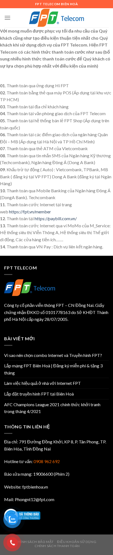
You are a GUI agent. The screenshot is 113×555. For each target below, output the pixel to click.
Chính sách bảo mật (34, 542)
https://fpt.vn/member (30, 211)
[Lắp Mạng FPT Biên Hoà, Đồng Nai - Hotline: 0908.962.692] (56, 18)
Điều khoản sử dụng (76, 542)
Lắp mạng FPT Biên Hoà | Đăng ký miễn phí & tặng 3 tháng (53, 369)
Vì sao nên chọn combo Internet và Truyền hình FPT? (53, 355)
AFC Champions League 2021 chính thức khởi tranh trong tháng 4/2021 (52, 408)
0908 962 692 (46, 461)
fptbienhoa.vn (35, 486)
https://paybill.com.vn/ (56, 218)
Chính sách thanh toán (57, 546)
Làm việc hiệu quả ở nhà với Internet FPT (42, 383)
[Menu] (7, 17)
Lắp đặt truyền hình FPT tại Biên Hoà (39, 393)
